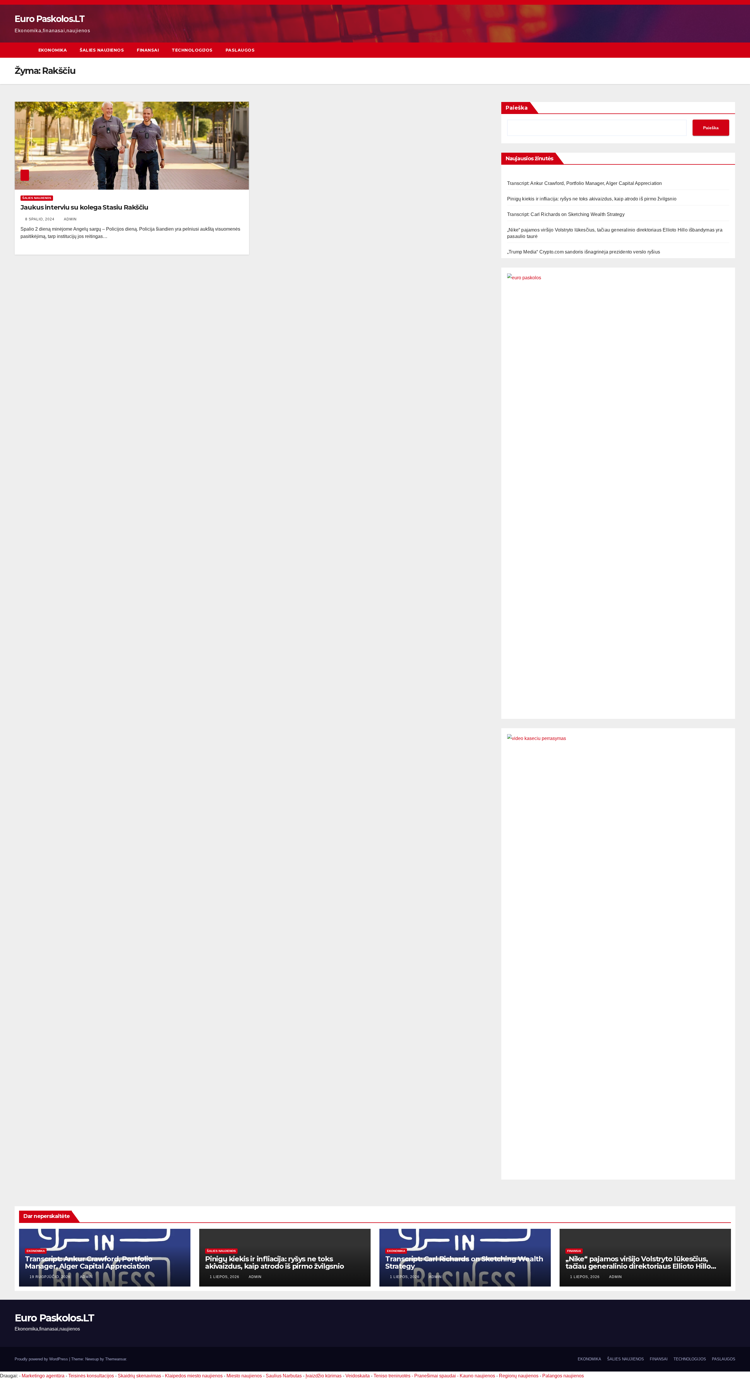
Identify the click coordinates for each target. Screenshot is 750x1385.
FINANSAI (148, 50)
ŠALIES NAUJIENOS (102, 50)
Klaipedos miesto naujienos (194, 1375)
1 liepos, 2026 (225, 1277)
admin (70, 219)
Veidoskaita (357, 1375)
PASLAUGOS (240, 50)
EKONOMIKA (52, 50)
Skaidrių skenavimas (139, 1375)
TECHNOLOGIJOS (192, 50)
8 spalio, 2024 (40, 219)
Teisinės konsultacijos (91, 1375)
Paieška (517, 108)
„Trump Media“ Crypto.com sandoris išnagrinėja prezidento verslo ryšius (583, 251)
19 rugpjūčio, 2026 (51, 1277)
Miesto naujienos (244, 1375)
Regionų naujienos (518, 1375)
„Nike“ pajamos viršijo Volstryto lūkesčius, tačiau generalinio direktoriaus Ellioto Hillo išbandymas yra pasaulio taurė (638, 1266)
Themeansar (115, 1359)
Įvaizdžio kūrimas (324, 1375)
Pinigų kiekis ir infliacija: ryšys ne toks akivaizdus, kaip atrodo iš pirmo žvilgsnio (591, 198)
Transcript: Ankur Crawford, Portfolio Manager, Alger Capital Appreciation (584, 183)
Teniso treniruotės (392, 1375)
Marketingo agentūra (43, 1375)
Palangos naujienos (563, 1375)
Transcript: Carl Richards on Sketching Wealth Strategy (566, 214)
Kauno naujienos (477, 1375)
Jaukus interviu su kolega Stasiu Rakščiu (84, 207)
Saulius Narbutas (284, 1375)
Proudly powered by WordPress (42, 1359)
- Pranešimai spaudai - (436, 1375)
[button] (731, 49)
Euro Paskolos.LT (49, 18)
